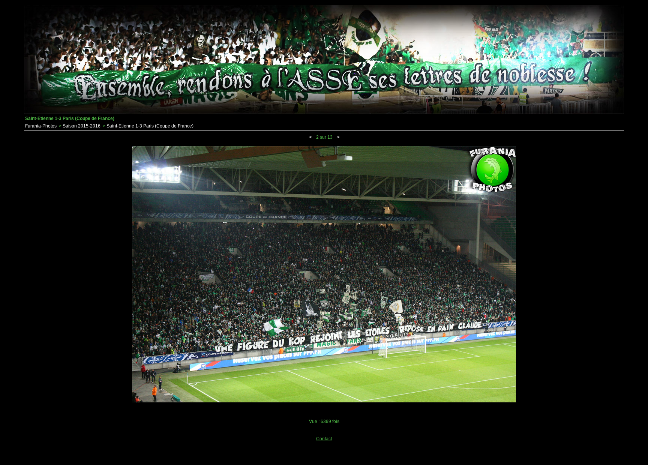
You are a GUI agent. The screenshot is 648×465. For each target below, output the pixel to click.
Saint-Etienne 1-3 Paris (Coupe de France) (150, 126)
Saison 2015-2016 (81, 126)
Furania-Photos (41, 126)
